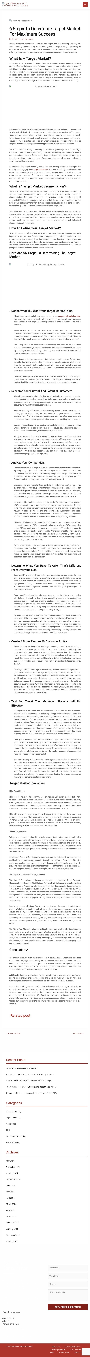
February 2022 (12, 1223)
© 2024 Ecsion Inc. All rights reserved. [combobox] (19, 1346)
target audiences (41, 170)
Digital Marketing (16, 39)
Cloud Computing (13, 1111)
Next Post (78, 1033)
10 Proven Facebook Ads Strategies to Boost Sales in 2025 (31, 1087)
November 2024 (13, 1167)
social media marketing (16, 1136)
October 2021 (12, 1241)
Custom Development (72, 1347)
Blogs (52, 1352)
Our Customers (75, 1350)
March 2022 (11, 1216)
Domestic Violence (10, 1324)
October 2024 (12, 1173)
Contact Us (78, 1352)
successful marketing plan (69, 316)
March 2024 (11, 1204)
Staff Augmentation (58, 1350)
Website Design (12, 1142)
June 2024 (10, 1186)
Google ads (11, 1124)
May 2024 (10, 1192)
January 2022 (12, 1229)
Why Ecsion (56, 1347)
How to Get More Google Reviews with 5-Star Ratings (28, 1081)
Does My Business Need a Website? (21, 1068)
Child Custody (8, 1318)
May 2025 (10, 1161)
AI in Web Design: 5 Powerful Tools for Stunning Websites (30, 1074)
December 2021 (13, 1235)
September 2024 (13, 1179)
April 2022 (10, 1210)
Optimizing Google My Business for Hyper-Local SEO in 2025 (31, 1093)
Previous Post (13, 1033)
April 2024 (10, 1198)
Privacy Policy (64, 1352)
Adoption (6, 1321)
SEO (8, 1130)
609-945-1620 (13, 1329)
